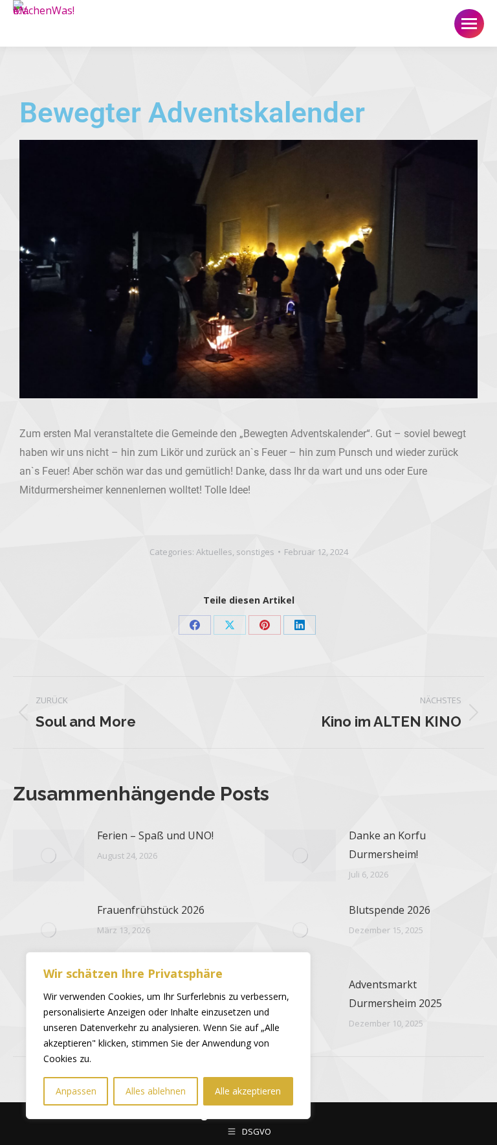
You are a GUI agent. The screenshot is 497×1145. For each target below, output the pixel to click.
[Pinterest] (264, 625)
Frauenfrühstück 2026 (150, 910)
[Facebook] (195, 625)
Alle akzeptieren (248, 1091)
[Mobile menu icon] (469, 23)
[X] (230, 625)
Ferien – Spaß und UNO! (155, 835)
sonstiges (255, 552)
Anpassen (76, 1091)
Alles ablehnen (156, 1091)
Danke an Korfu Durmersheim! (387, 844)
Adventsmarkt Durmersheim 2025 (395, 993)
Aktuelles (214, 552)
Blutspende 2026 (389, 910)
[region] (168, 1035)
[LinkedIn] (299, 625)
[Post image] (48, 855)
